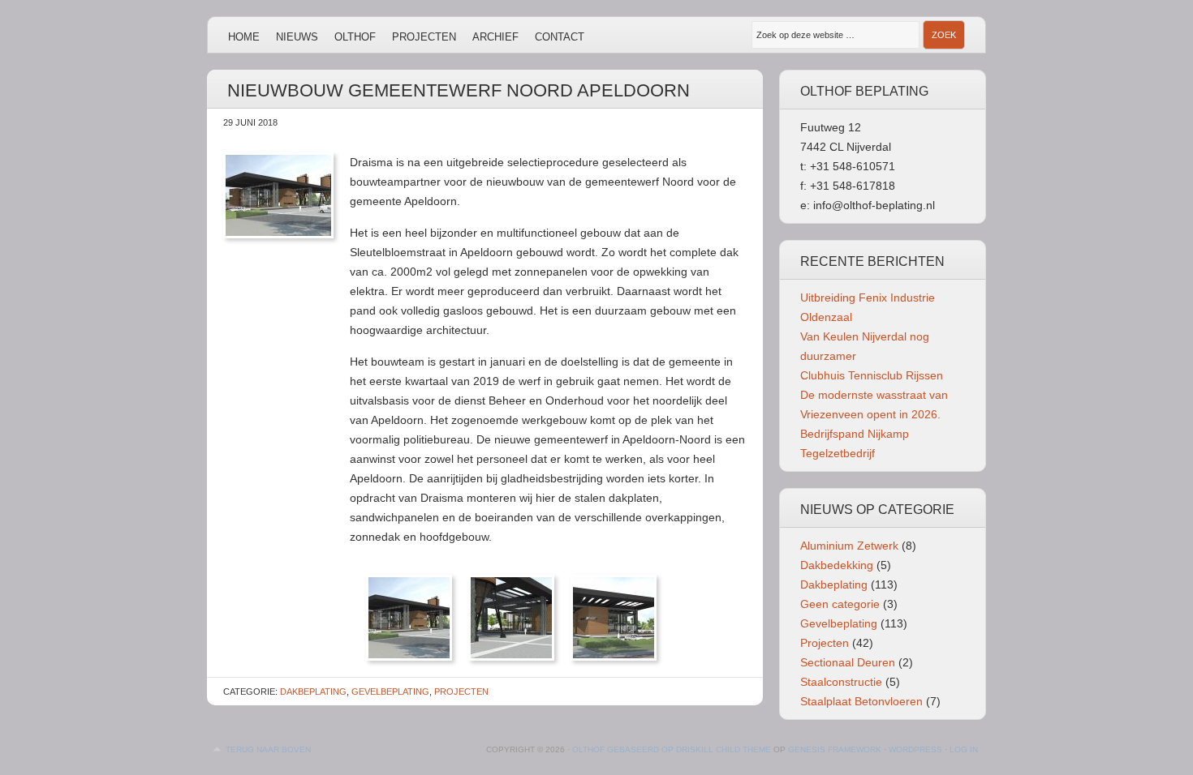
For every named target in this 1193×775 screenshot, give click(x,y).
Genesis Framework (834, 749)
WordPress (915, 749)
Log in (964, 749)
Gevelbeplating (390, 691)
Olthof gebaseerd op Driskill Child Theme (671, 749)
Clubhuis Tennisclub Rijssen (871, 375)
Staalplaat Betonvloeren (861, 701)
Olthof (355, 37)
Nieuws (297, 37)
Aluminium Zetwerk (849, 545)
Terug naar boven (268, 749)
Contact (559, 37)
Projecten (424, 37)
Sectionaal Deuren (847, 662)
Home (244, 37)
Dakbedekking (836, 565)
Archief (495, 37)
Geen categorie (840, 603)
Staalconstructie (841, 681)
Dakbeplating (313, 691)
